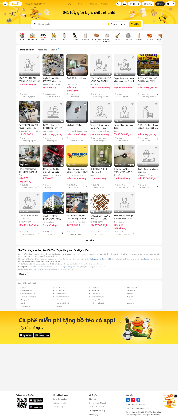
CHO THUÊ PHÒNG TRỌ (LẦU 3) (99, 170)
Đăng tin (160, 4)
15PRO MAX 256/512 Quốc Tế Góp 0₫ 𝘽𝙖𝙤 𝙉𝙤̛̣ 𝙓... (76, 217)
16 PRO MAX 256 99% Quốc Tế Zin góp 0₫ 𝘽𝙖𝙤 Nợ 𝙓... (29, 126)
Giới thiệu (92, 399)
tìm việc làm (144, 259)
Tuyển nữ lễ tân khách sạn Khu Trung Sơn (99, 126)
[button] (5, 3)
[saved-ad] (118, 3)
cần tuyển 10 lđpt (74, 125)
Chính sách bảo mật (96, 407)
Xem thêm (89, 240)
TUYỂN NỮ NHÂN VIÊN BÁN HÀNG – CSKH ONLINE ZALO (148, 80)
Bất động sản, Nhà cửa (96, 259)
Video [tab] (54, 49)
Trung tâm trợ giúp (60, 399)
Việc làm (104, 4)
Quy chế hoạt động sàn (98, 403)
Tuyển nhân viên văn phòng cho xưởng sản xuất (28, 170)
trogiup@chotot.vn (137, 404)
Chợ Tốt (71, 4)
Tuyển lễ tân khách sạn (76, 78)
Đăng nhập (148, 4)
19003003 (135, 408)
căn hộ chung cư (51, 267)
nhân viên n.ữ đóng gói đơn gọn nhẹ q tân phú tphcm (123, 217)
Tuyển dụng (93, 414)
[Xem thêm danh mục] (159, 37)
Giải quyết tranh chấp (97, 411)
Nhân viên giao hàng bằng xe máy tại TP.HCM (77, 170)
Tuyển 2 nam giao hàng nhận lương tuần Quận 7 (124, 79)
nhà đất (43, 267)
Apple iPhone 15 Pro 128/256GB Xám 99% (52, 79)
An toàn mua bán (59, 403)
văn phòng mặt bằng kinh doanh (69, 267)
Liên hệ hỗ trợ (58, 407)
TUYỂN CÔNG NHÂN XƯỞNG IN (28, 217)
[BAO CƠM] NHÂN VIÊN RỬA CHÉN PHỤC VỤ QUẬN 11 (29, 80)
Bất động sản (91, 4)
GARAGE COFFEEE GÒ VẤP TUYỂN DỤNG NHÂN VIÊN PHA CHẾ (100, 217)
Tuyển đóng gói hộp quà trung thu (148, 170)
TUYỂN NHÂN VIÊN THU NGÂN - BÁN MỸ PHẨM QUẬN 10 (52, 127)
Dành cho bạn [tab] (27, 49)
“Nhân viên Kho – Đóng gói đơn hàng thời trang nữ (148, 127)
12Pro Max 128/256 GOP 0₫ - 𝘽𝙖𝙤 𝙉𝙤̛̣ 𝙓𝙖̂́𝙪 (51, 170)
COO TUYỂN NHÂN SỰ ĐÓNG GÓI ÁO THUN (100, 79)
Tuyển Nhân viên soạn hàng (123, 126)
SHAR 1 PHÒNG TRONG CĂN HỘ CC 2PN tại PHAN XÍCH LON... (52, 217)
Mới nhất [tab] (42, 49)
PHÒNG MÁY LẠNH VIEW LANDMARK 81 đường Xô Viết (123, 170)
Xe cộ (80, 4)
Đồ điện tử (112, 259)
